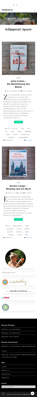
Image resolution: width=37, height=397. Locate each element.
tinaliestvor (7, 9)
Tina (18, 91)
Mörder (27, 229)
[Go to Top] (32, 393)
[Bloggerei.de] (5, 297)
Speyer (15, 134)
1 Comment (28, 193)
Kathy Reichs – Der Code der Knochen (11, 329)
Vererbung (11, 137)
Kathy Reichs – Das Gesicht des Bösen (11, 333)
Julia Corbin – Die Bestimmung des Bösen (18, 84)
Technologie (25, 134)
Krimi (18, 182)
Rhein (27, 231)
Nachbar (10, 231)
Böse (22, 128)
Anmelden (4, 366)
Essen (27, 226)
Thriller (18, 78)
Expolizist (10, 229)
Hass (12, 131)
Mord (8, 134)
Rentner (19, 231)
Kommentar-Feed (6, 374)
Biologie (15, 128)
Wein (26, 234)
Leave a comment (27, 91)
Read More (18, 122)
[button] (3, 394)
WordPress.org (5, 377)
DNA (29, 128)
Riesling (11, 234)
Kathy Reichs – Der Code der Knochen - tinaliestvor (14, 346)
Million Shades (26, 394)
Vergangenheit (23, 137)
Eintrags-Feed (5, 370)
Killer (19, 131)
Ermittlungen (17, 226)
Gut (6, 131)
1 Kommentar (29, 237)
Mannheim (28, 131)
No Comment (29, 140)
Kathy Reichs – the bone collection (10, 336)
